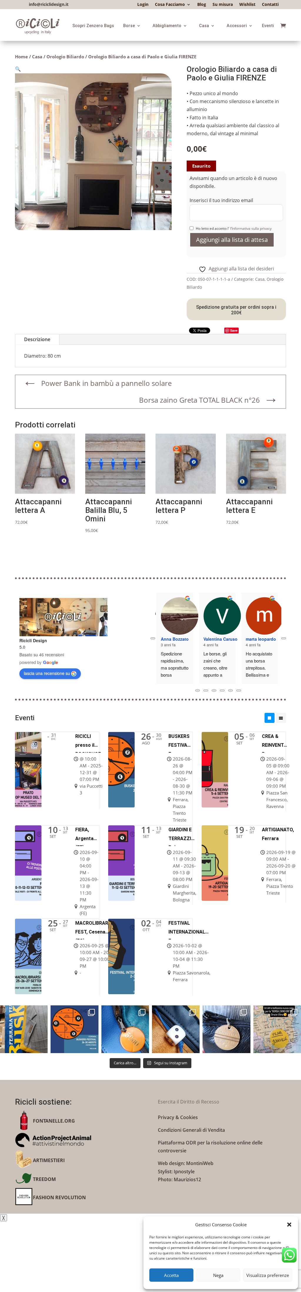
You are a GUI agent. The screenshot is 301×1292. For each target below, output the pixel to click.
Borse (129, 25)
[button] (289, 1224)
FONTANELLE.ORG (54, 1121)
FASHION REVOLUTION (59, 1197)
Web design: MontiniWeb (185, 1163)
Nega (218, 1275)
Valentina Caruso (220, 639)
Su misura (223, 4)
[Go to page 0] (197, 690)
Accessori (237, 25)
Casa (204, 25)
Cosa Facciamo (170, 4)
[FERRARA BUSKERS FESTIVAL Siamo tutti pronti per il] (24, 1029)
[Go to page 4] (230, 690)
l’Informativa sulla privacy (250, 228)
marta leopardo (261, 639)
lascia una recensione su (47, 673)
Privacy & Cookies (178, 1117)
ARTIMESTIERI (49, 1160)
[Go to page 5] (238, 690)
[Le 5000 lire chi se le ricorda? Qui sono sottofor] (125, 1029)
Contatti (270, 4)
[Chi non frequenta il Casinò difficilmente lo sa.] (176, 1029)
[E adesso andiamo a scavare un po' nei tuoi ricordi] (226, 1029)
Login (142, 4)
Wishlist (247, 4)
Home (21, 57)
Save (234, 330)
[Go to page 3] (222, 690)
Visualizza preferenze (267, 1275)
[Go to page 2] (214, 690)
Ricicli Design (33, 640)
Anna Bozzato (175, 639)
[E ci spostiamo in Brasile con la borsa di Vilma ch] (277, 1029)
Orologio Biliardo (65, 57)
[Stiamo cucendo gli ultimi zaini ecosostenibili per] (74, 1029)
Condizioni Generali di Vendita (191, 1130)
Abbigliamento (167, 25)
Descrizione (37, 339)
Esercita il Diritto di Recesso (188, 1101)
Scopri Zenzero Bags (93, 25)
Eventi (268, 25)
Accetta (171, 1275)
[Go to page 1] (205, 690)
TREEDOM (44, 1179)
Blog (201, 4)
